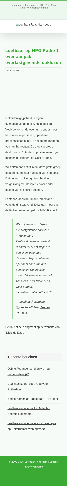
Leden (53, 461)
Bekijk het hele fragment (20, 327)
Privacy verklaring (34, 466)
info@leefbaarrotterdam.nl (35, 7)
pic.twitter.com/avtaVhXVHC (34, 292)
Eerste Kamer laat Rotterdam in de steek (33, 398)
